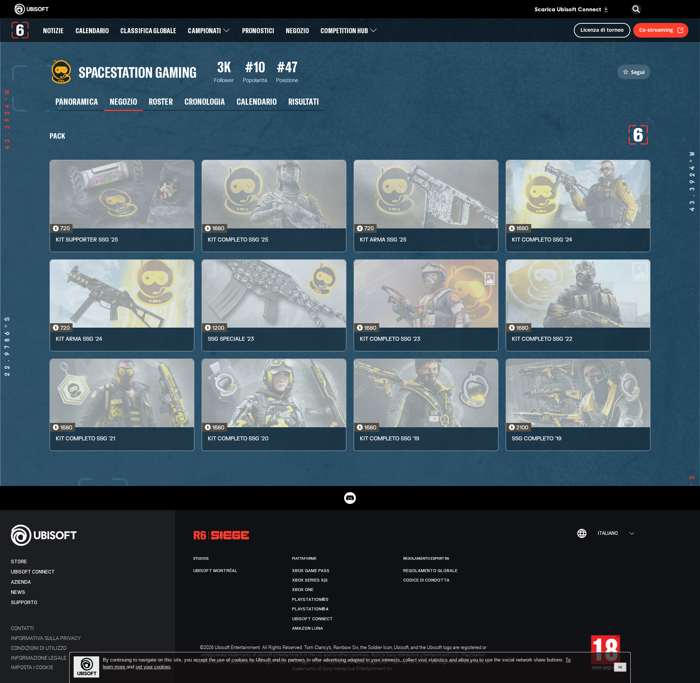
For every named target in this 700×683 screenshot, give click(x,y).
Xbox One (303, 589)
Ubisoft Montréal (215, 570)
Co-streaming (656, 29)
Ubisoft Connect (33, 572)
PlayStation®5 (310, 599)
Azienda (21, 582)
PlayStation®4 (310, 608)
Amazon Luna (307, 628)
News (18, 592)
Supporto (24, 602)
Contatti (22, 628)
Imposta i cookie (32, 667)
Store (19, 561)
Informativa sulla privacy (46, 637)
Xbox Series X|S (310, 580)
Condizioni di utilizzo (38, 647)
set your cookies (153, 667)
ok (620, 667)
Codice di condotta (426, 580)
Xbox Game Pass (311, 570)
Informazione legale (38, 657)
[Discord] (350, 498)
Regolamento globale (430, 570)
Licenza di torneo (602, 29)
